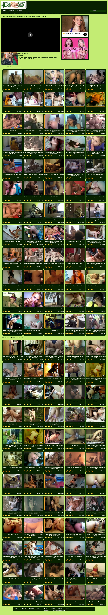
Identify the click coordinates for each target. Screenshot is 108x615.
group (38, 57)
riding (55, 57)
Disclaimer (31, 608)
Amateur (26, 53)
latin (22, 57)
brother (35, 57)
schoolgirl (30, 57)
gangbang (43, 57)
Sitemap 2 (60, 608)
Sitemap (53, 608)
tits (47, 57)
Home (4, 10)
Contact (67, 608)
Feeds (45, 608)
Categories (11, 10)
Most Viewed (19, 10)
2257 (38, 608)
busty (25, 57)
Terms (16, 608)
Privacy (24, 608)
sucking (20, 58)
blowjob (25, 58)
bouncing (51, 57)
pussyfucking (31, 58)
